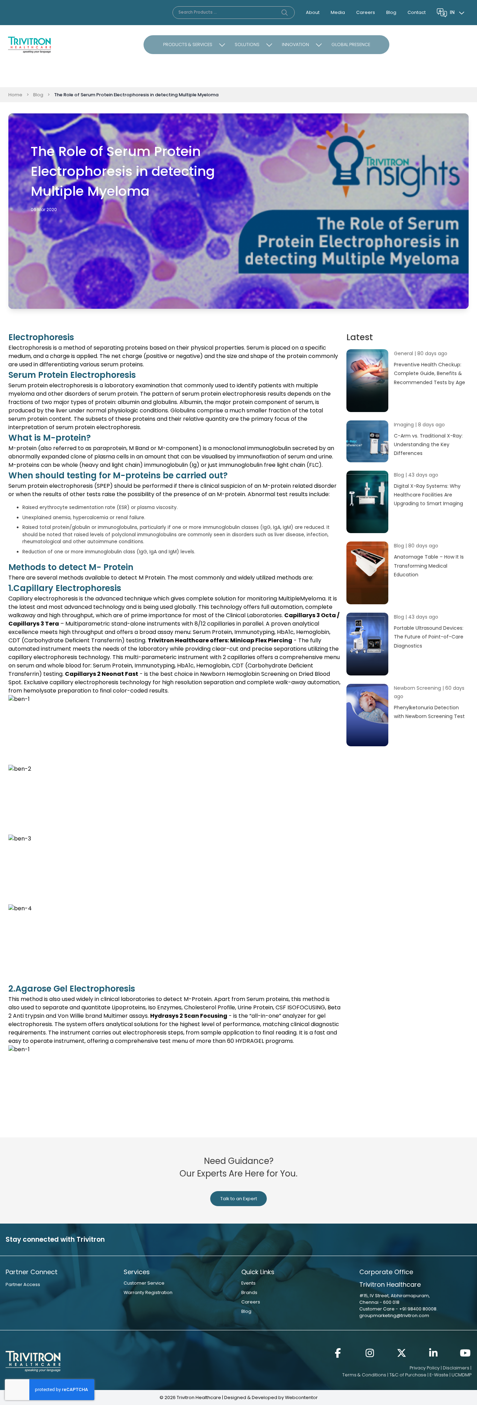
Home (15, 95)
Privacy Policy (425, 1368)
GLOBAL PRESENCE (350, 44)
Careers (365, 12)
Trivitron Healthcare (178, 640)
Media (338, 12)
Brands (249, 1292)
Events (248, 1283)
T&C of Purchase (407, 1375)
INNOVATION (295, 44)
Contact (417, 12)
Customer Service (144, 1283)
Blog (391, 12)
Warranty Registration (148, 1292)
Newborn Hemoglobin (230, 674)
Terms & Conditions (364, 1375)
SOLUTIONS (247, 44)
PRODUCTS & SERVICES (187, 44)
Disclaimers (456, 1368)
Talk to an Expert (238, 1198)
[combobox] (458, 13)
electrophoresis (244, 394)
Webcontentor (301, 1397)
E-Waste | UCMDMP (450, 1375)
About (313, 12)
